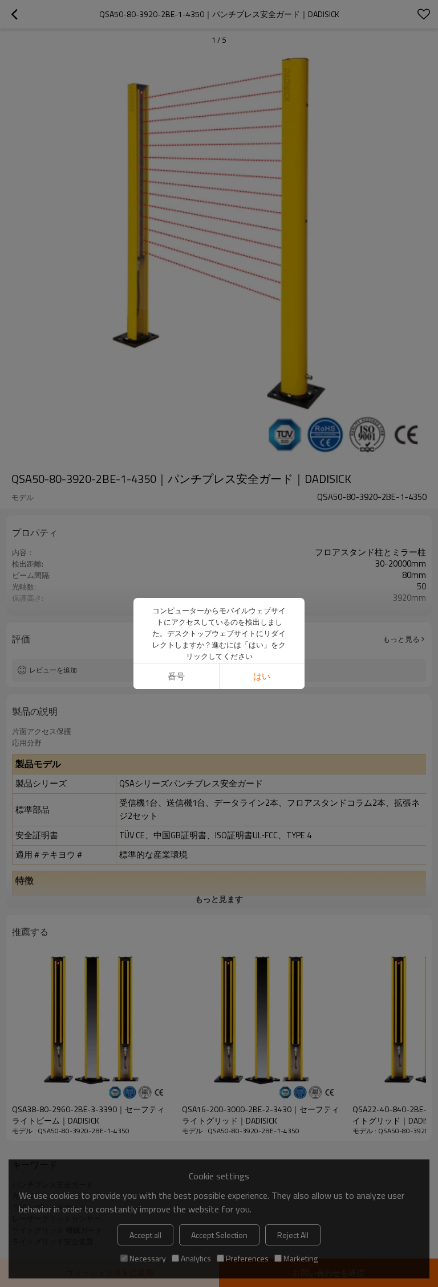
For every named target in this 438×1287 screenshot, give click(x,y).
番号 (176, 676)
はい (261, 676)
